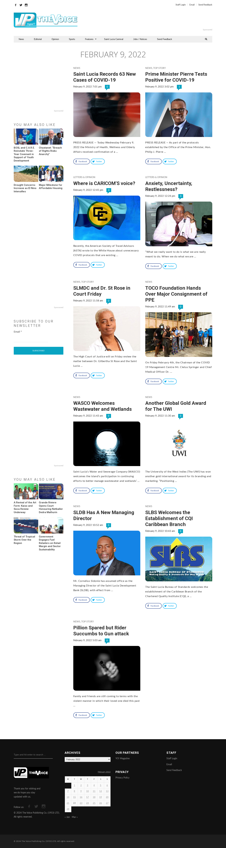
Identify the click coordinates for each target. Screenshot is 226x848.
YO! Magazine (122, 758)
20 (107, 797)
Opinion (55, 39)
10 (87, 791)
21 (68, 803)
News (21, 39)
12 (100, 791)
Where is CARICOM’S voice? (104, 183)
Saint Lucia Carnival (113, 39)
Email (192, 5)
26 (100, 803)
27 (107, 803)
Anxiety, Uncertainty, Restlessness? (168, 186)
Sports (72, 39)
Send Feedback (205, 5)
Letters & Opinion (84, 177)
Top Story (159, 68)
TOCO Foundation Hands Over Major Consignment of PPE (176, 294)
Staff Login (181, 5)
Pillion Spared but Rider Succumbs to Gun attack (101, 630)
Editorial (38, 39)
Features (89, 39)
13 (107, 791)
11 (94, 791)
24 (87, 803)
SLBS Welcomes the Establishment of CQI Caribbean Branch (169, 518)
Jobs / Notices (140, 39)
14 (68, 797)
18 (94, 797)
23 (81, 803)
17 (87, 797)
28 (68, 809)
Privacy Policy (122, 778)
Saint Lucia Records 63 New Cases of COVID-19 (104, 77)
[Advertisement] (153, 20)
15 (74, 797)
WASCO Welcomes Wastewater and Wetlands (102, 406)
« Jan (67, 817)
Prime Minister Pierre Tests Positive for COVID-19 (176, 77)
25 (94, 803)
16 (81, 797)
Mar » (75, 817)
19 (100, 797)
